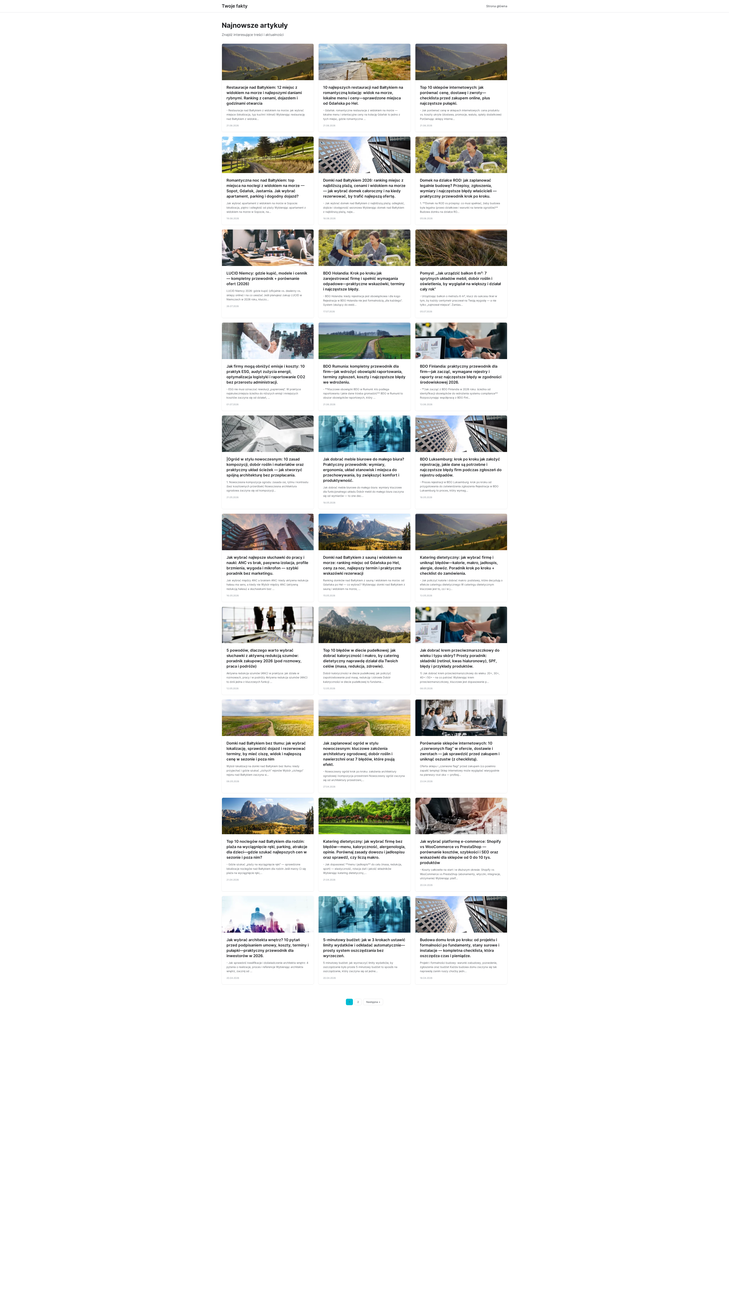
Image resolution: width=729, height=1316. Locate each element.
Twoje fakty (235, 6)
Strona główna (496, 6)
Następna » (373, 1001)
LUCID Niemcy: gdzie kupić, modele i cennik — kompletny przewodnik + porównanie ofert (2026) (266, 278)
